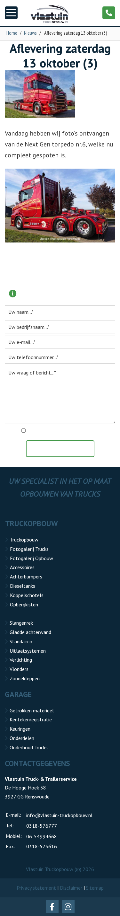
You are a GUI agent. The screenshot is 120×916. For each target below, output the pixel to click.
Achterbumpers (26, 576)
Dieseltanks (22, 586)
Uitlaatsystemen (28, 650)
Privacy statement (36, 888)
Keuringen (20, 729)
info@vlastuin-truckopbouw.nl (59, 815)
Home (11, 33)
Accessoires (22, 567)
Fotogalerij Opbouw (31, 558)
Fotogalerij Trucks (29, 549)
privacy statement (88, 431)
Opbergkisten (24, 604)
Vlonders (19, 669)
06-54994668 (41, 836)
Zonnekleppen (25, 678)
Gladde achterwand (30, 632)
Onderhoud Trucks (29, 747)
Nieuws (30, 33)
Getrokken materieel (32, 710)
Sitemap (95, 888)
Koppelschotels (27, 595)
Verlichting (21, 659)
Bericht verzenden (63, 448)
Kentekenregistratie (31, 719)
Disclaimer (71, 888)
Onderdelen (22, 738)
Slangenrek (21, 623)
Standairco (21, 641)
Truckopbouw (24, 539)
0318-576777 (41, 826)
